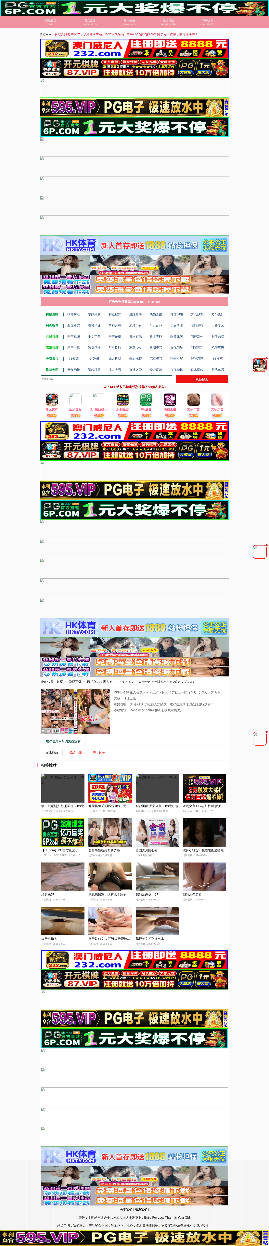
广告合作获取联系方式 (208, 24)
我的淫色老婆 (192, 894)
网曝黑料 (197, 347)
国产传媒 (115, 336)
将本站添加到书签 (129, 24)
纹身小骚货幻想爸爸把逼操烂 (203, 850)
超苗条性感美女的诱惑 (104, 850)
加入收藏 (129, 20)
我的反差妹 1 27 (147, 894)
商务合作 (207, 20)
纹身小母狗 (49, 938)
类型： (118, 698)
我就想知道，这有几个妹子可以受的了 (115, 894)
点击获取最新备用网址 (168, 24)
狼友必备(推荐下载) (90, 24)
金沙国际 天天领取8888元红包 (157, 806)
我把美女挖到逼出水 (150, 938)
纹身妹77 (47, 894)
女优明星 (176, 347)
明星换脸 (115, 347)
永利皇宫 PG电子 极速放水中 (203, 806)
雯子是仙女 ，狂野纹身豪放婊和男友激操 (117, 938)
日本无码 (156, 336)
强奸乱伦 (197, 336)
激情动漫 (94, 347)
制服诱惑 (217, 336)
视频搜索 (202, 379)
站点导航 (168, 20)
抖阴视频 (156, 347)
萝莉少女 (135, 347)
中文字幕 (94, 336)
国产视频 (73, 336)
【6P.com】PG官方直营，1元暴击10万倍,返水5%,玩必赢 (81, 850)
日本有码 (135, 336)
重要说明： (122, 704)
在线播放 (51, 752)
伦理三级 (217, 347)
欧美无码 (176, 336)
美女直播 (90, 20)
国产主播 (73, 347)
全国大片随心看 (147, 850)
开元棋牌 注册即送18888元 (107, 806)
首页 (60, 681)
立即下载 (52, 415)
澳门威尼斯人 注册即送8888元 (62, 806)
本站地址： (122, 710)
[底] (134, 1238)
